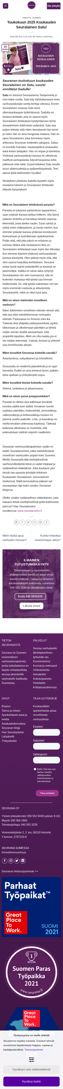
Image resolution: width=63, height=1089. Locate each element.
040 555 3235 (29, 824)
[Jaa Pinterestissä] (40, 522)
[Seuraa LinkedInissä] (23, 861)
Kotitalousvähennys (45, 687)
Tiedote (26, 18)
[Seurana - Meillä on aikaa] (31, 6)
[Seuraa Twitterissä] (17, 861)
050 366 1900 (19, 820)
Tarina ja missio (11, 710)
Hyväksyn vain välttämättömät (31, 1069)
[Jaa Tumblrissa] (46, 522)
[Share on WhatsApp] (16, 522)
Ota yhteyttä (54, 6)
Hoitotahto (39, 683)
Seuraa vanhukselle (45, 648)
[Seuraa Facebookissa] (4, 861)
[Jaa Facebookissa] (22, 522)
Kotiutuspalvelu (42, 678)
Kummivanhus (41, 661)
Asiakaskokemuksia (14, 723)
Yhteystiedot (9, 740)
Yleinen (36, 18)
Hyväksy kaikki (31, 1081)
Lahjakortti (8, 736)
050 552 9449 (35, 816)
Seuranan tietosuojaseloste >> (20, 871)
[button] (5, 6)
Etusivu (6, 706)
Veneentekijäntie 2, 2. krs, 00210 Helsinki (26, 832)
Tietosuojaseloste (34, 1049)
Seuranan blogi (11, 727)
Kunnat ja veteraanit (45, 665)
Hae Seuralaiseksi (13, 732)
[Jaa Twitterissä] (28, 522)
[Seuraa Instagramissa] (11, 861)
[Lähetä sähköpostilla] (34, 522)
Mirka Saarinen (44, 37)
